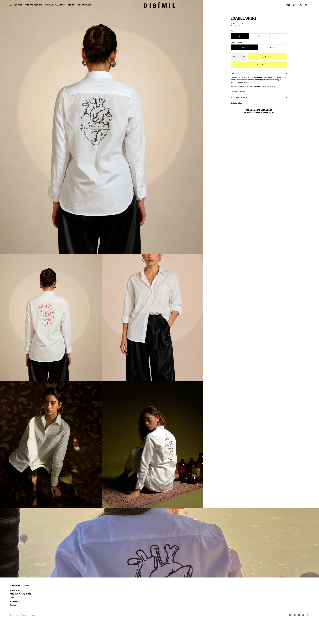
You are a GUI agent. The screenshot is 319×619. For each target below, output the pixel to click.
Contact (13, 605)
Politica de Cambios (239, 97)
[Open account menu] (301, 5)
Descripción (235, 73)
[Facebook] (289, 615)
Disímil (18, 615)
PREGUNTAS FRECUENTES (20, 594)
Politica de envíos (238, 92)
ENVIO (12, 598)
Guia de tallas (236, 103)
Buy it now (259, 64)
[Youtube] (298, 615)
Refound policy (16, 601)
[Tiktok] (303, 615)
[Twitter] (307, 615)
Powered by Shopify (28, 615)
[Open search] (10, 5)
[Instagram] (294, 615)
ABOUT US (14, 590)
